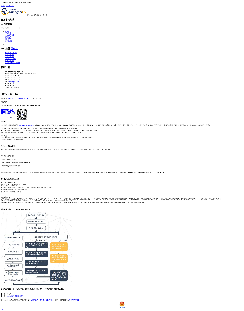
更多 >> (14, 48)
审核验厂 (8, 39)
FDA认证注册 (9, 35)
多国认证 (8, 37)
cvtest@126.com (14, 82)
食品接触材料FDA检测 (12, 63)
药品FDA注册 (9, 57)
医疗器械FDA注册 (11, 53)
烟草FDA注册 (9, 61)
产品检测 (8, 33)
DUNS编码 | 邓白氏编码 (15, 296)
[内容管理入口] (74, 300)
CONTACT (10, 6)
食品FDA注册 (9, 55)
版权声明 (49, 300)
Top (2, 309)
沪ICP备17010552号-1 (38, 300)
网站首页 (11, 98)
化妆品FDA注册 (10, 59)
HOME (3, 6)
